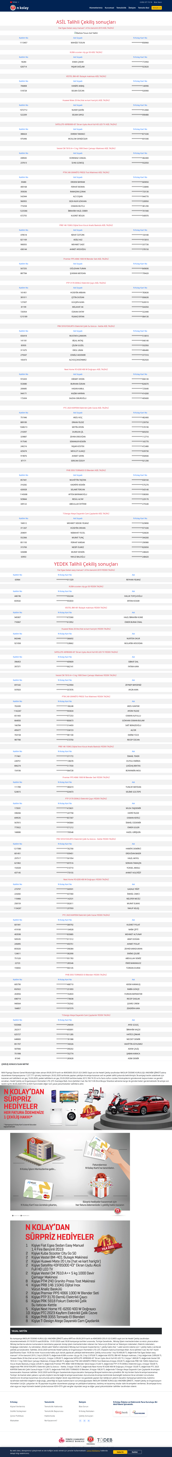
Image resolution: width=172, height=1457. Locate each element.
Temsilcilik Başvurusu (53, 1411)
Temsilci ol (157, 8)
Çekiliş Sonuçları (86, 1416)
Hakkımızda (49, 1416)
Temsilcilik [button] (121, 7)
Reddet (135, 1452)
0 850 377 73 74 (146, 2)
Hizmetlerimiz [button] (95, 7)
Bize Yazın (158, 2)
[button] (14, 2)
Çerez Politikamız (93, 1450)
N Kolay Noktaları (86, 1411)
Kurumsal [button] (109, 7)
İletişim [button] (132, 7)
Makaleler (14, 1420)
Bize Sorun (83, 1406)
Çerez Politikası (17, 1416)
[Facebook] (80, 1420)
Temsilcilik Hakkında (53, 1406)
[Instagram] (84, 1420)
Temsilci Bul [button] (143, 7)
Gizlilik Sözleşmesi (18, 1411)
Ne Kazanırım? (50, 1420)
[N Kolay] (86, 1440)
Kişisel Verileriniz (17, 1406)
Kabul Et (120, 1452)
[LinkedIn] (88, 1420)
